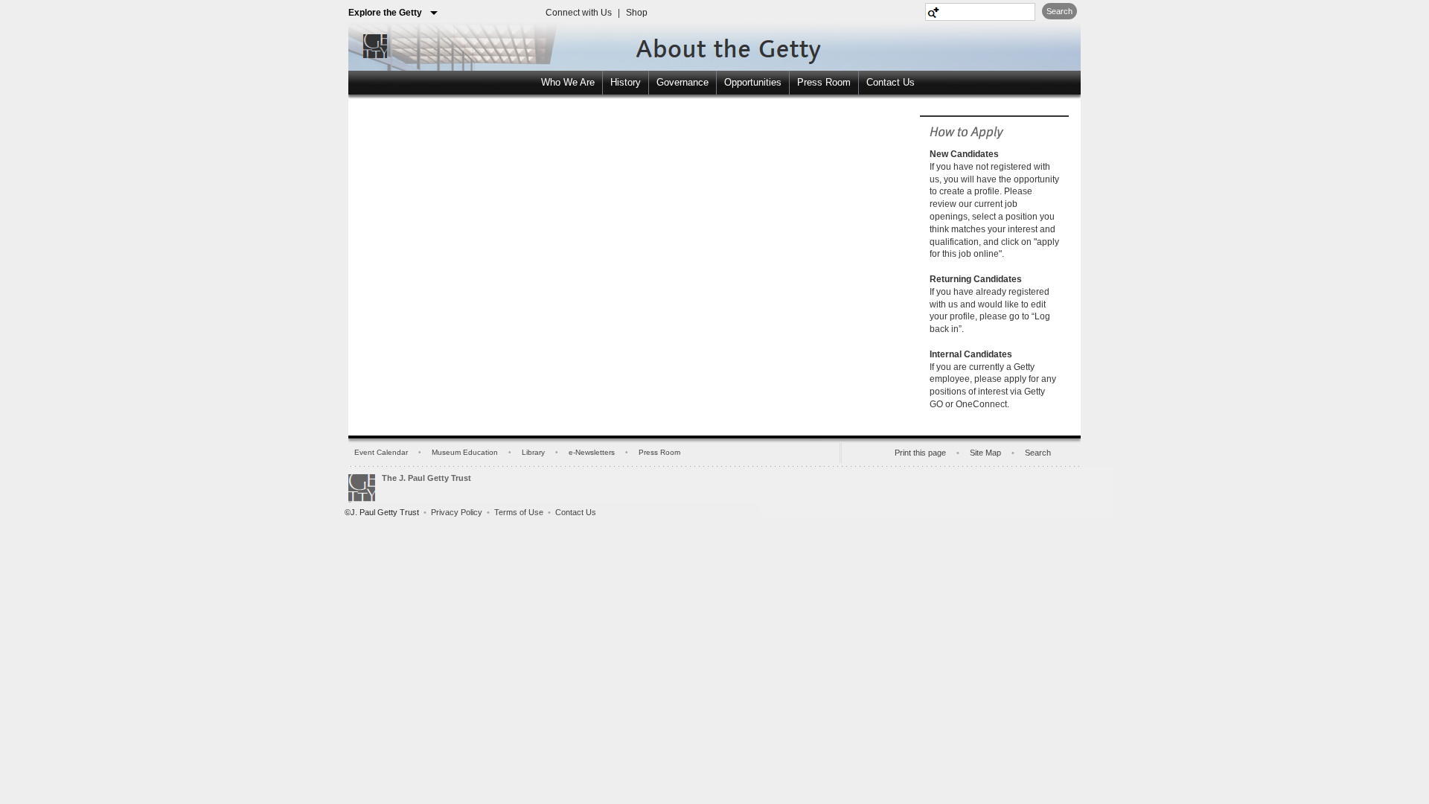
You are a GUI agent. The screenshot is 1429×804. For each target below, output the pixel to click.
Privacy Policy (456, 512)
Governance (682, 82)
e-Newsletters (592, 452)
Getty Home (371, 45)
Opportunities (752, 82)
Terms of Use (518, 512)
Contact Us (890, 82)
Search (1059, 11)
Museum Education (465, 452)
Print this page (920, 452)
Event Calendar (381, 452)
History (625, 82)
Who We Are (568, 82)
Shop (637, 12)
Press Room (824, 82)
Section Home (698, 44)
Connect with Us (579, 12)
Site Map (985, 452)
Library (533, 452)
